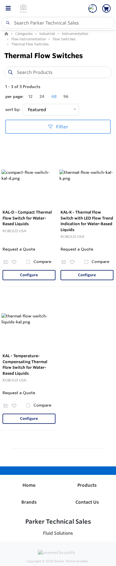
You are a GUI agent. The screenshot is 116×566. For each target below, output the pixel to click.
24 (41, 96)
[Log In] (92, 8)
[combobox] (58, 22)
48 (54, 96)
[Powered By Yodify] (58, 553)
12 (30, 96)
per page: (14, 96)
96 (65, 96)
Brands (29, 502)
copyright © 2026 (57, 561)
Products (87, 485)
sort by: (12, 109)
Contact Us (87, 502)
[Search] (7, 23)
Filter (61, 127)
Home (29, 485)
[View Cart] (106, 8)
